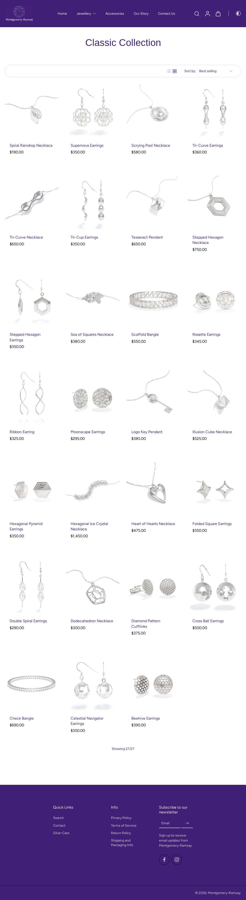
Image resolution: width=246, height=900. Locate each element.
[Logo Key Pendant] (153, 397)
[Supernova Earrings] (93, 111)
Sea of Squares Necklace (92, 334)
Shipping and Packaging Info (122, 842)
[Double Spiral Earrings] (32, 587)
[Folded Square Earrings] (214, 489)
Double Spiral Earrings (28, 621)
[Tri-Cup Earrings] (93, 203)
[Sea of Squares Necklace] (93, 300)
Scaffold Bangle (145, 334)
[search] (196, 13)
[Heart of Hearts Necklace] (153, 489)
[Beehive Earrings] (153, 684)
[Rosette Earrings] (214, 300)
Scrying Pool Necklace (150, 145)
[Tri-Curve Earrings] (214, 111)
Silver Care (61, 833)
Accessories (114, 14)
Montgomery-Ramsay (224, 893)
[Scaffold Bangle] (153, 300)
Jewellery (84, 14)
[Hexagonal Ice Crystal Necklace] (93, 489)
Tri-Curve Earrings (207, 145)
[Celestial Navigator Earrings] (93, 684)
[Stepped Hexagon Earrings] (32, 300)
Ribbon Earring (22, 432)
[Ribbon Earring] (32, 397)
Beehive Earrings (145, 718)
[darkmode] (235, 13)
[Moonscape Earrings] (93, 397)
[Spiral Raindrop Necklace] (32, 111)
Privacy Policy (121, 818)
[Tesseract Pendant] (153, 203)
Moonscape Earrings (88, 432)
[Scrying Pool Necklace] (153, 111)
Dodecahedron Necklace (92, 621)
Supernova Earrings (87, 145)
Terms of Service (123, 826)
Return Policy (121, 833)
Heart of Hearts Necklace (153, 523)
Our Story (141, 14)
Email (165, 823)
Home (62, 14)
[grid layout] (175, 71)
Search (58, 818)
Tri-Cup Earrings (84, 237)
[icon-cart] (218, 13)
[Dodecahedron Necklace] (93, 587)
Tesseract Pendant (147, 237)
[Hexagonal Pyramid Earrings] (32, 489)
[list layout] (169, 71)
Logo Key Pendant (146, 432)
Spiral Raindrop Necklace (31, 145)
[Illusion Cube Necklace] (214, 397)
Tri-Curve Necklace (26, 237)
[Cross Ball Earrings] (214, 587)
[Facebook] (164, 859)
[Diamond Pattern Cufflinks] (153, 587)
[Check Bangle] (32, 684)
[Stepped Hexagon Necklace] (214, 203)
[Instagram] (177, 859)
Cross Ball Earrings (208, 621)
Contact (59, 826)
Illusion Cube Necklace (212, 432)
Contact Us (166, 14)
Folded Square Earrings (212, 523)
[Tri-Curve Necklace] (32, 203)
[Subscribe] (187, 823)
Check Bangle (22, 718)
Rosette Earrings (206, 334)
